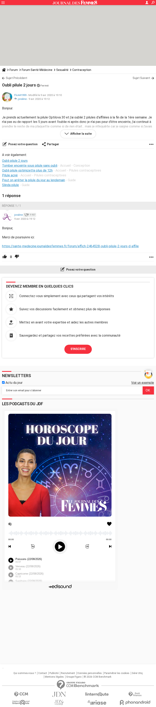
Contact (42, 673)
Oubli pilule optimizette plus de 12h (27, 170)
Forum (14, 69)
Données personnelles (89, 673)
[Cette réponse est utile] (4, 257)
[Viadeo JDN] (59, 702)
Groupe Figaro (73, 676)
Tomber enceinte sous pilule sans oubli (29, 165)
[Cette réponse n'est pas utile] (17, 257)
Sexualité (62, 69)
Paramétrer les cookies (116, 673)
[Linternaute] (97, 694)
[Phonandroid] (135, 702)
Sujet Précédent (16, 78)
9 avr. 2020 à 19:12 (39, 98)
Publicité (53, 673)
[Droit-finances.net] (135, 694)
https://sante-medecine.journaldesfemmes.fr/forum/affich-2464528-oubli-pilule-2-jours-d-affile (70, 246)
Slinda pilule (10, 185)
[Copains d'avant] (21, 702)
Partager (53, 144)
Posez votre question (23, 144)
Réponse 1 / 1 (11, 205)
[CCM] (21, 694)
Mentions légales (54, 676)
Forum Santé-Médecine (37, 69)
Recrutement (68, 673)
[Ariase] (97, 702)
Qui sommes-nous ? (24, 673)
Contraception (81, 69)
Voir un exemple (142, 383)
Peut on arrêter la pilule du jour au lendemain (33, 180)
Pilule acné (10, 175)
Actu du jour (14, 383)
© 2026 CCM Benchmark (97, 676)
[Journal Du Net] (59, 694)
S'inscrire (78, 349)
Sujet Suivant (141, 78)
